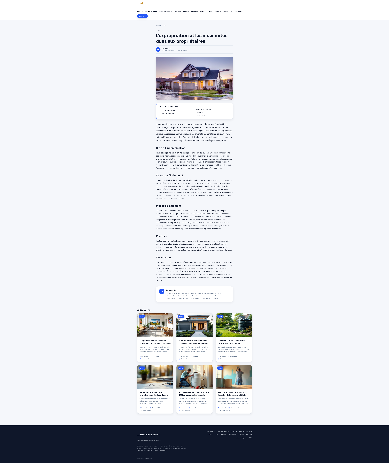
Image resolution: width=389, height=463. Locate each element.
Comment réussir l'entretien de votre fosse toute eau (231, 342)
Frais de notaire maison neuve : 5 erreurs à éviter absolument (193, 342)
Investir (186, 11)
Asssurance (227, 11)
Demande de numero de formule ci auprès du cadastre (153, 393)
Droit (211, 11)
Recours (200, 113)
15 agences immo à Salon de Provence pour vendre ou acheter (155, 342)
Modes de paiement (204, 110)
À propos (238, 11)
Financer (194, 11)
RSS (250, 438)
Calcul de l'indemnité (168, 113)
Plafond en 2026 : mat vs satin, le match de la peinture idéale (232, 393)
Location (177, 11)
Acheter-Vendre (165, 11)
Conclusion (201, 116)
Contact (142, 16)
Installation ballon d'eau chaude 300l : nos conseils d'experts (194, 393)
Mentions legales (241, 438)
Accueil (140, 11)
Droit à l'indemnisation (168, 110)
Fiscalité (218, 11)
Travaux (203, 11)
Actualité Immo (151, 11)
